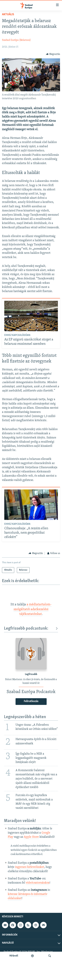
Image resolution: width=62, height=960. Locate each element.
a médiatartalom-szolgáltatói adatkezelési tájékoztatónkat (33, 609)
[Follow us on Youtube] (5, 925)
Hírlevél (13, 955)
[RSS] (28, 925)
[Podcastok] (32, 956)
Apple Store (31, 837)
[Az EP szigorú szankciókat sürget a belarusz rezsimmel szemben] (31, 316)
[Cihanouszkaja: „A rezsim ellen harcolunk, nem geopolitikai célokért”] (31, 504)
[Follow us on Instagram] (20, 925)
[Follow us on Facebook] (13, 925)
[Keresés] (50, 956)
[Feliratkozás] (43, 925)
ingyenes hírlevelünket (29, 867)
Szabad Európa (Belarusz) (16, 40)
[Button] (53, 54)
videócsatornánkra (37, 882)
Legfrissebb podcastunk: (26, 628)
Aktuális (8, 14)
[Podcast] (36, 925)
